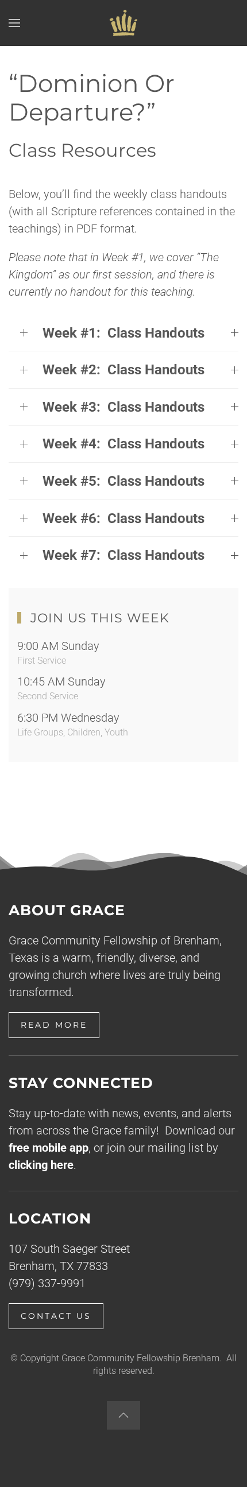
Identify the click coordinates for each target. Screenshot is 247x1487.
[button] (14, 23)
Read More (54, 1025)
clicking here (41, 1165)
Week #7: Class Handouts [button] (123, 555)
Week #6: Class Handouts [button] (123, 518)
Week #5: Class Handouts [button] (123, 481)
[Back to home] (123, 23)
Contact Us (56, 1316)
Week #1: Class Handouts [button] (123, 333)
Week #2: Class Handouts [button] (123, 370)
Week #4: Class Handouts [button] (123, 444)
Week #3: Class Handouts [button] (123, 407)
